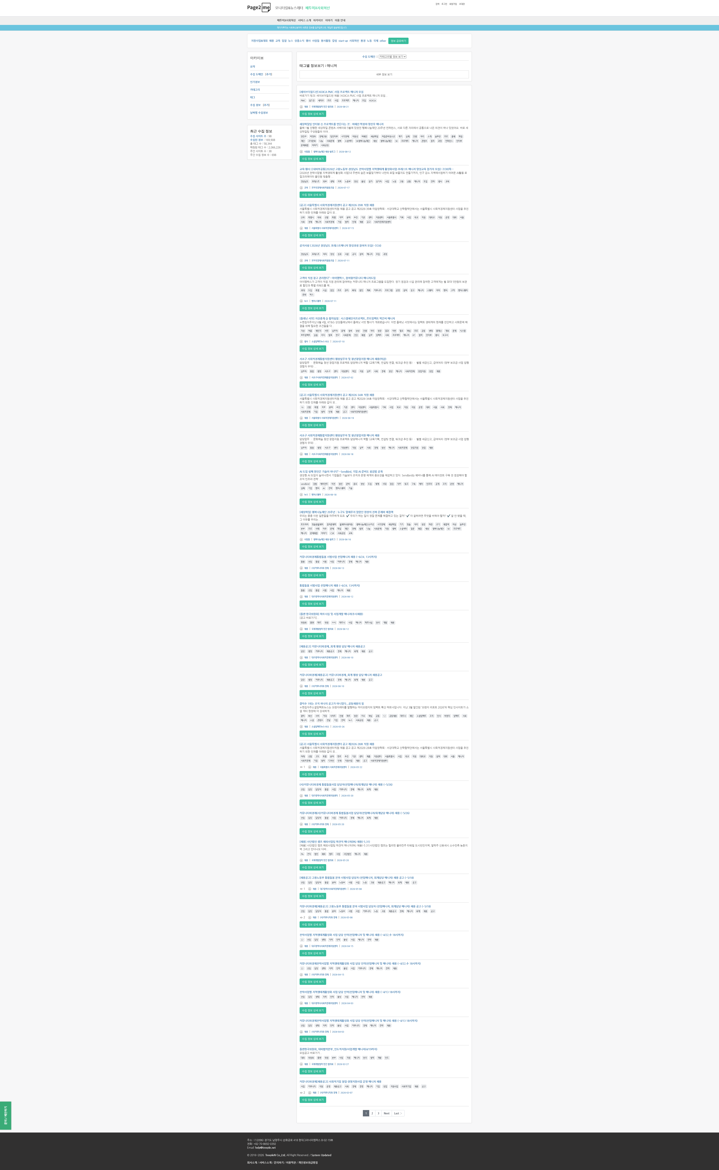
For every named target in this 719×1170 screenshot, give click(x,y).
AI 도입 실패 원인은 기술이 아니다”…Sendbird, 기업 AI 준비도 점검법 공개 (341, 471)
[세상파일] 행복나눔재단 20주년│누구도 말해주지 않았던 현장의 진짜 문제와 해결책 (346, 512)
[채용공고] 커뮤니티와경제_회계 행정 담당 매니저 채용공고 (332, 646)
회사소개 (252, 1162)
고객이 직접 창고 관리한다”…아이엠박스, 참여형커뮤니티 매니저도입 (338, 277)
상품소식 (299, 40)
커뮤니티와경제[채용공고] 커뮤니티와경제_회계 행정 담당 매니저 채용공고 (341, 674)
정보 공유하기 (398, 40)
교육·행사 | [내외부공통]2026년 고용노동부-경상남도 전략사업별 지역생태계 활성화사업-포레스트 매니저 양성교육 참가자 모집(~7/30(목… (377, 169)
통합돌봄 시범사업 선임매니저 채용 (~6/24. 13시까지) (330, 585)
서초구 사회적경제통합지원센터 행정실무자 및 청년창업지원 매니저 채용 (340, 435)
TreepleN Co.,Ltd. (275, 1155)
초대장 (462, 4)
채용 (271, 40)
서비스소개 (265, 1162)
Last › (398, 1113)
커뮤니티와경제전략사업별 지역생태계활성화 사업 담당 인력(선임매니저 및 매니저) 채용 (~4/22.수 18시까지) (360, 963)
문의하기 (279, 1162)
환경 (363, 40)
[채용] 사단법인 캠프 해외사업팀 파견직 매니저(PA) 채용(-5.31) (335, 841)
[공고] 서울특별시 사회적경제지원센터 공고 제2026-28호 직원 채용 (337, 744)
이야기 (329, 20)
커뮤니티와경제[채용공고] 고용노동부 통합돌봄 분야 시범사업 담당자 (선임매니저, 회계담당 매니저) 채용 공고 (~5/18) (365, 906)
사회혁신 (354, 40)
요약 (252, 66)
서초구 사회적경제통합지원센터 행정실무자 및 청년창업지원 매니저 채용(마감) (343, 358)
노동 (369, 40)
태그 (252, 97)
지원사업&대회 (259, 40)
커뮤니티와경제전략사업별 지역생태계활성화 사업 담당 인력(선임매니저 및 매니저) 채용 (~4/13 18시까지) (359, 1020)
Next (386, 1113)
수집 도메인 (256, 74)
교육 (277, 40)
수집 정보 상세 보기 (313, 113)
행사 (308, 40)
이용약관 (291, 1162)
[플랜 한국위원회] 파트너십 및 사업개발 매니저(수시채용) (331, 613)
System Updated (321, 1155)
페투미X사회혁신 (286, 20)
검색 (437, 4)
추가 (268, 74)
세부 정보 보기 (384, 74)
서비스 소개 (304, 20)
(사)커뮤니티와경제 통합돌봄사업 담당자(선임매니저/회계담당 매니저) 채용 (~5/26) (346, 784)
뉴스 (290, 40)
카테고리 (255, 89)
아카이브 (318, 20)
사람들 (315, 40)
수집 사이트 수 (258, 136)
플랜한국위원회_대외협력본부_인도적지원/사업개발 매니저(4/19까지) (338, 1049)
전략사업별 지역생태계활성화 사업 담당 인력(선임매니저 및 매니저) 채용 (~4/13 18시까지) (350, 991)
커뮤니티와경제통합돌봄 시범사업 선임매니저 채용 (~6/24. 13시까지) (338, 556)
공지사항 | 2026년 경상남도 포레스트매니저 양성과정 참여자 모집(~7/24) (340, 245)
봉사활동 (326, 40)
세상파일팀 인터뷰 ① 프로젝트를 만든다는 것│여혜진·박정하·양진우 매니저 (341, 124)
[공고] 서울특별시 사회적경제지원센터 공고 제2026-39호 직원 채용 (337, 205)
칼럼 (334, 40)
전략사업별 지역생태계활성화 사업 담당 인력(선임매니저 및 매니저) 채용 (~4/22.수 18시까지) (352, 934)
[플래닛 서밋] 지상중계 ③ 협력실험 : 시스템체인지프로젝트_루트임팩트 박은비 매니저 (347, 318)
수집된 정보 (256, 139)
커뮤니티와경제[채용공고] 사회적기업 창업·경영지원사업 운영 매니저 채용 (340, 1081)
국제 (375, 40)
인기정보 (255, 81)
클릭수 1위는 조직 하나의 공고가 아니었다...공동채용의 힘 (332, 703)
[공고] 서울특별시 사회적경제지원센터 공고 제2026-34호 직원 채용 (337, 394)
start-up (343, 40)
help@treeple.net (265, 1147)
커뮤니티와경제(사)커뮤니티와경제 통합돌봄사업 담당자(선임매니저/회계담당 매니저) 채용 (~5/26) (354, 812)
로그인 (444, 4)
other (383, 40)
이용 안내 (340, 20)
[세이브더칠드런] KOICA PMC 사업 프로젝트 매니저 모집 (331, 91)
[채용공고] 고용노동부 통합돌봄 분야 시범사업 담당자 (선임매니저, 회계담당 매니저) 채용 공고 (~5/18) (357, 877)
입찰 (284, 40)
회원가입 (453, 4)
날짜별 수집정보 (259, 112)
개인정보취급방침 (308, 1162)
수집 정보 (255, 104)
